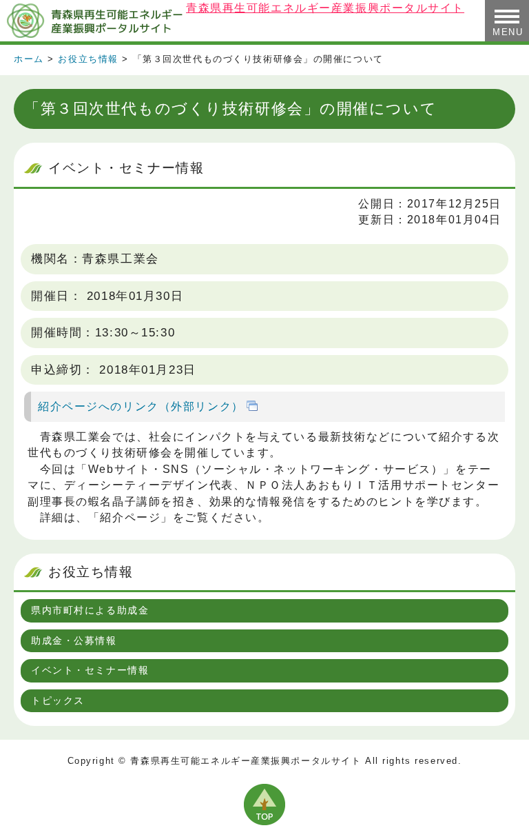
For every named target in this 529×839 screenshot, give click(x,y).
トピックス (58, 700)
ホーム (29, 59)
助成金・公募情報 (74, 640)
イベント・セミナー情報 (90, 670)
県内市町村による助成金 (90, 610)
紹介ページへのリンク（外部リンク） (141, 406)
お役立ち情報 (88, 59)
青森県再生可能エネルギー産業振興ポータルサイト (93, 20)
